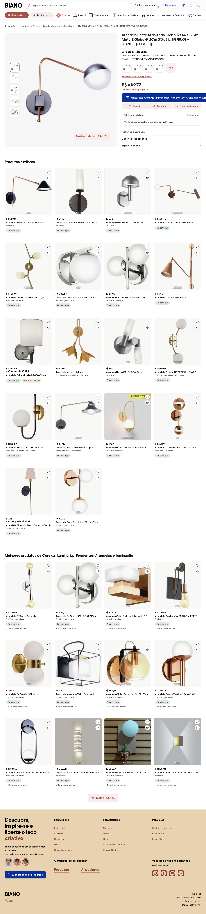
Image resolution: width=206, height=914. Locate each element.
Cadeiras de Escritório (173, 15)
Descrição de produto (134, 138)
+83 (170, 67)
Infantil (82, 15)
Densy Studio (110, 850)
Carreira (59, 833)
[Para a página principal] (14, 5)
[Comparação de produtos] (183, 5)
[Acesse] (198, 5)
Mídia (57, 844)
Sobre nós (60, 828)
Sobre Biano (61, 819)
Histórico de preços (133, 132)
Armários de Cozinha (128, 15)
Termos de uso (193, 901)
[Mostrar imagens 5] (15, 112)
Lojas (106, 833)
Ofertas (66, 15)
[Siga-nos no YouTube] (172, 873)
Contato (59, 839)
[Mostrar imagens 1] (15, 67)
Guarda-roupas (101, 15)
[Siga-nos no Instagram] (155, 873)
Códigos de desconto (147, 6)
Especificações (131, 145)
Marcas (107, 828)
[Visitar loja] (68, 90)
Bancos (150, 15)
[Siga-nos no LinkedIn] (181, 873)
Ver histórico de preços (133, 89)
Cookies (196, 893)
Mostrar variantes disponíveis (137, 76)
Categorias (17, 15)
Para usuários (111, 819)
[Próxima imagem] (50, 191)
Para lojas (158, 819)
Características (63, 850)
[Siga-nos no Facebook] (164, 873)
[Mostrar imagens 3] (15, 90)
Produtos (61, 870)
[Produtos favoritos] (191, 5)
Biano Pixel (158, 833)
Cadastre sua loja (162, 828)
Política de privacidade (189, 897)
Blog (105, 839)
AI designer (170, 5)
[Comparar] (48, 177)
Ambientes (42, 15)
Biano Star (157, 839)
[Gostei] (48, 171)
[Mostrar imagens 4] (15, 101)
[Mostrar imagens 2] (15, 79)
